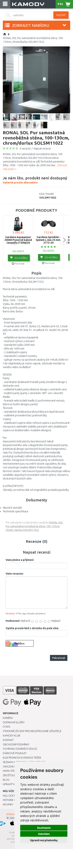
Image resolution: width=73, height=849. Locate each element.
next (64, 240)
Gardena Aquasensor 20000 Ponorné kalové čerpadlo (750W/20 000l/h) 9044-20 (18, 241)
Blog (6, 779)
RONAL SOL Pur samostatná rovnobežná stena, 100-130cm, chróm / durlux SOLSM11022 (34, 526)
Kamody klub (11, 735)
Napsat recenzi (42, 148)
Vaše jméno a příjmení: (20, 559)
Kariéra (8, 717)
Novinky (8, 804)
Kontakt (8, 740)
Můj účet (9, 795)
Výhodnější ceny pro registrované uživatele (32, 731)
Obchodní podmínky (16, 744)
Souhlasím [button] (44, 827)
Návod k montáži (12, 507)
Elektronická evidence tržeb (22, 757)
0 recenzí (25, 148)
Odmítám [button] (44, 833)
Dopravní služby (14, 722)
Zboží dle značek (14, 775)
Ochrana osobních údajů (20, 748)
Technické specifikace (15, 511)
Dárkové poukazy (14, 753)
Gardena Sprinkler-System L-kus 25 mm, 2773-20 (48, 240)
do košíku (21, 258)
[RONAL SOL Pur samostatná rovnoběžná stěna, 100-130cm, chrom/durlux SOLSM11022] (36, 79)
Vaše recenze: (15, 573)
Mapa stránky (12, 770)
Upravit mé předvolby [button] (44, 840)
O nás (6, 726)
